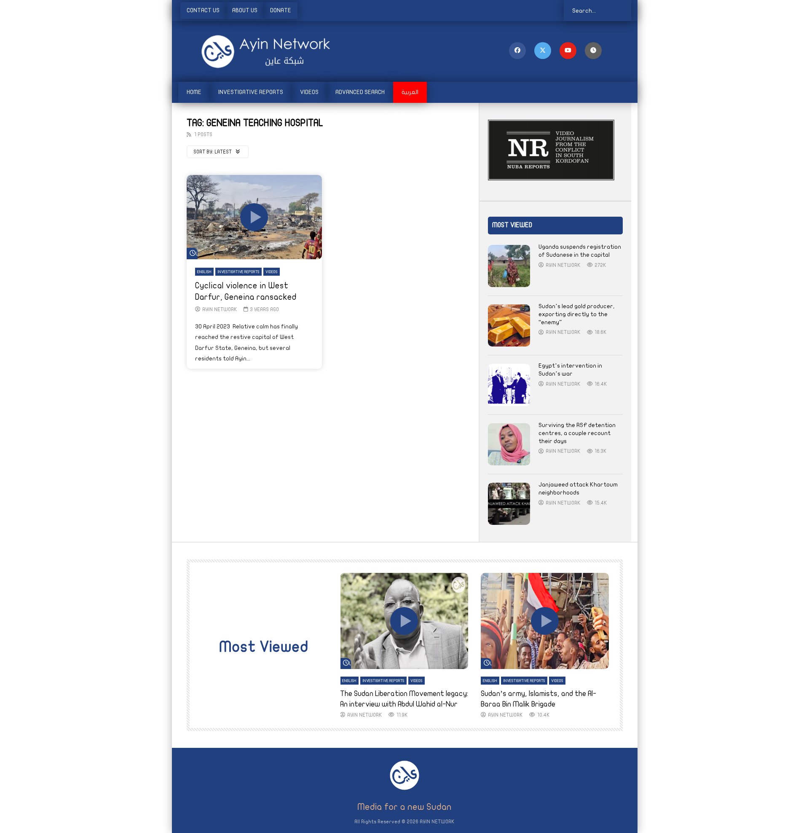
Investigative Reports (250, 92)
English (204, 272)
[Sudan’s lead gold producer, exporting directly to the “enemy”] (509, 325)
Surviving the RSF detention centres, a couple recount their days (577, 433)
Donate (280, 10)
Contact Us (203, 10)
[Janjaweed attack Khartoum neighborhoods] (509, 504)
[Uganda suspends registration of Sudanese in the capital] (509, 266)
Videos (309, 92)
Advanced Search (360, 92)
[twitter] (542, 50)
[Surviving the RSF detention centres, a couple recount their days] (509, 444)
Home (194, 92)
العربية (410, 92)
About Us (244, 10)
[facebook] (517, 50)
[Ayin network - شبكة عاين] (254, 51)
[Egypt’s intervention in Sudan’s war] (509, 385)
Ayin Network (219, 309)
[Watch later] (593, 50)
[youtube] (568, 50)
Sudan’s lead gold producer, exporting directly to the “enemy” (576, 314)
